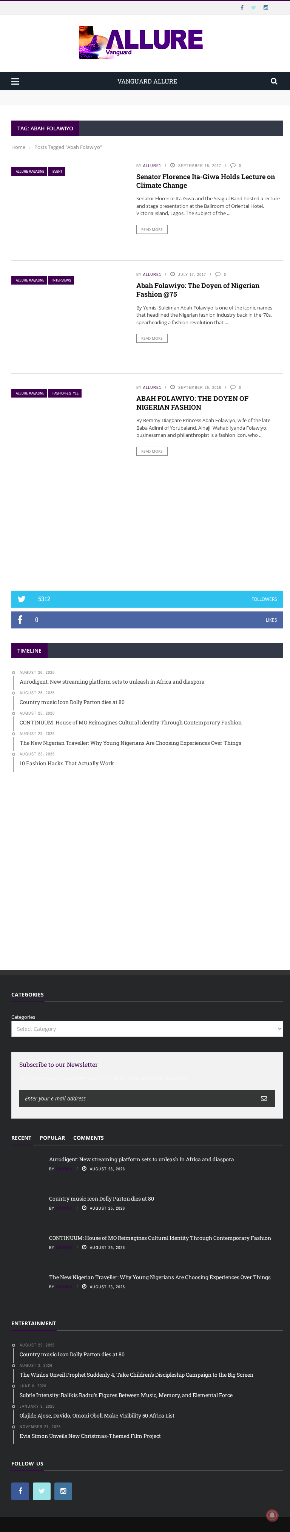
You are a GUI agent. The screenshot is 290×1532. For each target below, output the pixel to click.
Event (57, 171)
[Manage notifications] (272, 1515)
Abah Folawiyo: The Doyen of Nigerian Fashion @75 (197, 290)
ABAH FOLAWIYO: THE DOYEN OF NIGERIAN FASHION (192, 403)
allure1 (152, 165)
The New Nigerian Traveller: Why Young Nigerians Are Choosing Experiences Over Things (160, 1277)
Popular (52, 1137)
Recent (21, 1137)
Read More (152, 229)
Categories (23, 1017)
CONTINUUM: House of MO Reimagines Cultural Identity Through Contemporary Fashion (160, 1237)
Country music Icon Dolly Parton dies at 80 (61, 101)
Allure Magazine (30, 171)
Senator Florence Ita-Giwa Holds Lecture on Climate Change (205, 181)
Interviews (61, 280)
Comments (88, 1137)
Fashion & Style (65, 393)
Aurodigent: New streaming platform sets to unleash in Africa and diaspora (99, 93)
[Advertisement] (147, 523)
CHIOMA (64, 1168)
